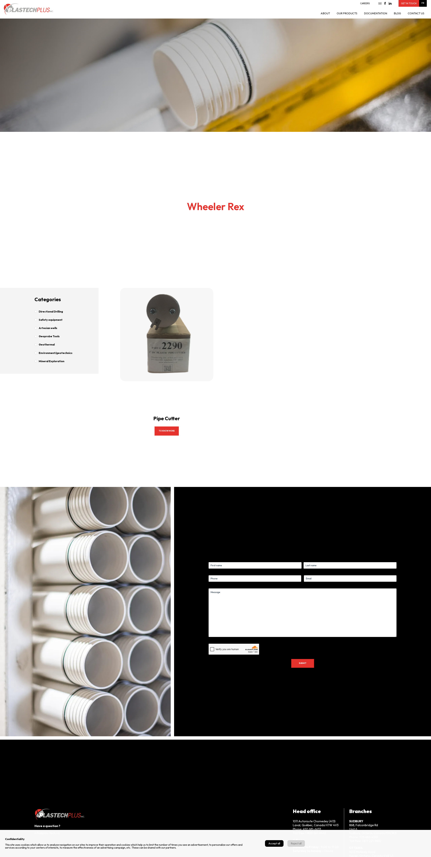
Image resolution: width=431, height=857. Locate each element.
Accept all (274, 843)
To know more (167, 431)
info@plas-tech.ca (380, 3)
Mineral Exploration (51, 361)
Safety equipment (50, 319)
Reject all (296, 843)
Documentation (375, 13)
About (325, 13)
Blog (397, 13)
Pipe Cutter (166, 418)
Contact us (416, 13)
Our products (347, 13)
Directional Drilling (51, 311)
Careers (365, 3)
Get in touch (409, 3)
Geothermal (47, 344)
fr (423, 3)
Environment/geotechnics (55, 353)
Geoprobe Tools (49, 336)
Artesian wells (48, 328)
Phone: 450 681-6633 (307, 829)
